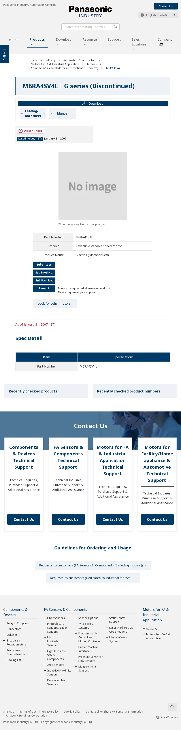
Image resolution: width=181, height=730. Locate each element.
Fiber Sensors (56, 618)
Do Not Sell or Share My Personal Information (114, 711)
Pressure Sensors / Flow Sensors (90, 659)
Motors (92, 64)
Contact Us (166, 6)
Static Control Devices (117, 620)
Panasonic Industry (43, 60)
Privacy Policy (50, 711)
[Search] (116, 27)
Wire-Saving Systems (85, 626)
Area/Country (169, 717)
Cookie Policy (72, 711)
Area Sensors (55, 665)
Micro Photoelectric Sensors (55, 641)
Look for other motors (54, 303)
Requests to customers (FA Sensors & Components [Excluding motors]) (91, 565)
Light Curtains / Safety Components (56, 655)
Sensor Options (88, 618)
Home (14, 39)
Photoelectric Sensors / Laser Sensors (57, 628)
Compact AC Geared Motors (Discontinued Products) (64, 68)
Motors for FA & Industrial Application (55, 64)
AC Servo (152, 628)
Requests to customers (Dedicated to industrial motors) (91, 578)
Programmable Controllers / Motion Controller (89, 637)
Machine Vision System (118, 639)
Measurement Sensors (87, 668)
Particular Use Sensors (56, 682)
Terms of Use (28, 711)
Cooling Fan (14, 660)
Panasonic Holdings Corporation (26, 715)
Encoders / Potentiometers (16, 642)
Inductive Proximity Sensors (59, 672)
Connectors (14, 629)
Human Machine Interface (88, 649)
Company (165, 39)
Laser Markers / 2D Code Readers (121, 630)
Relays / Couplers (18, 623)
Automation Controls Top (79, 60)
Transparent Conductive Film (16, 652)
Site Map (8, 711)
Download (64, 39)
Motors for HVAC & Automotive (158, 636)
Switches (12, 635)
